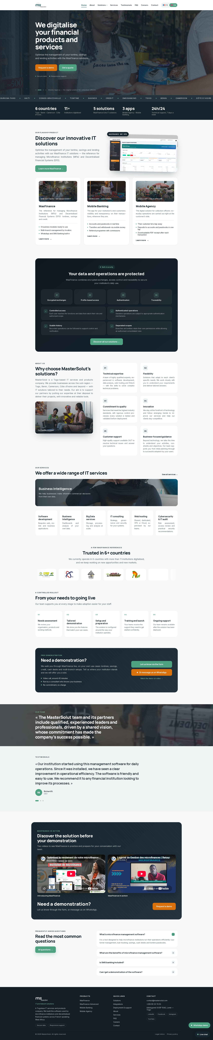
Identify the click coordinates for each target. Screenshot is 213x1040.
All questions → (45, 949)
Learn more (45, 239)
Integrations (118, 1004)
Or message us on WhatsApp (153, 672)
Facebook (161, 1014)
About (92, 5)
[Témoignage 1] (35, 800)
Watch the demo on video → (151, 678)
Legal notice (160, 1034)
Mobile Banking (86, 1008)
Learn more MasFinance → (50, 168)
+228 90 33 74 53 (154, 1004)
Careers (144, 5)
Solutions (102, 5)
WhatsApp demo (200, 1025)
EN (175, 5)
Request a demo (46, 67)
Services (114, 5)
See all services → (170, 474)
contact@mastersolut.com (157, 1000)
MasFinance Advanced (89, 1004)
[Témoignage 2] (38, 800)
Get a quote (67, 67)
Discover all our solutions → (106, 341)
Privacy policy (172, 1034)
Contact (154, 5)
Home (84, 5)
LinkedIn (151, 1014)
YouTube (151, 1019)
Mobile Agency (86, 1011)
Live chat (204, 1034)
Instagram (172, 1014)
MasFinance (85, 1000)
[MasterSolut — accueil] (40, 5)
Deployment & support (122, 1008)
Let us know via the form (151, 664)
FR (167, 5)
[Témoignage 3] (42, 800)
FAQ (136, 5)
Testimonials (126, 5)
